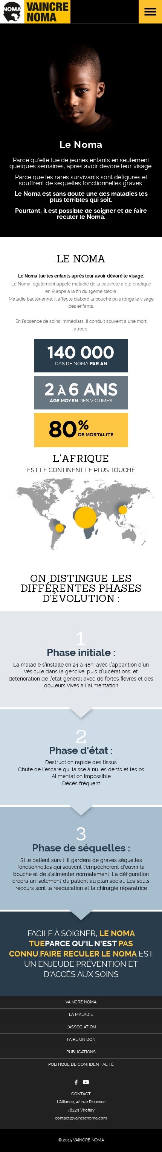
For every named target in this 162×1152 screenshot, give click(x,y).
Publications (81, 1052)
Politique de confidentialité (81, 1064)
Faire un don (81, 1039)
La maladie (81, 1014)
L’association (81, 1027)
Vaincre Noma (81, 1002)
